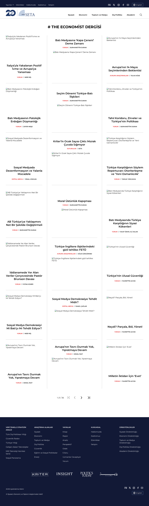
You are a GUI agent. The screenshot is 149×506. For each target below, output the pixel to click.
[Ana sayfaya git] (20, 13)
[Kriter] (39, 474)
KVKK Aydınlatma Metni (15, 489)
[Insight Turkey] (64, 474)
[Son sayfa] (89, 398)
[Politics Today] (86, 474)
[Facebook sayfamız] (123, 4)
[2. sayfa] (81, 398)
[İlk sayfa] (68, 398)
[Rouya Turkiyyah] (109, 474)
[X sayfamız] (114, 4)
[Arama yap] (140, 14)
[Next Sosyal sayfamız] (109, 4)
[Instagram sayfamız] (118, 4)
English (139, 493)
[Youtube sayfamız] (128, 4)
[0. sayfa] (74, 398)
